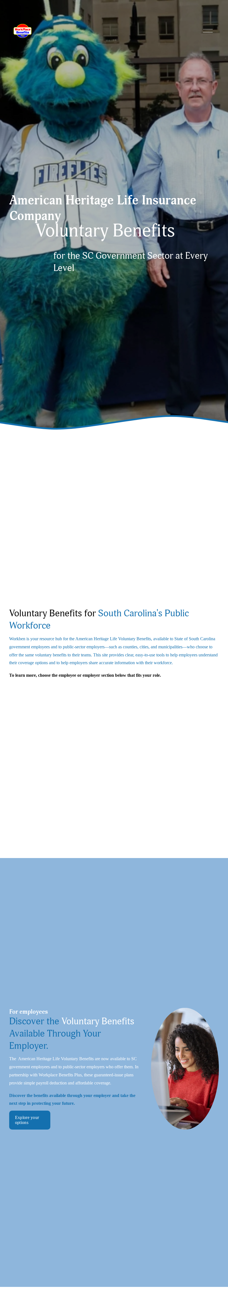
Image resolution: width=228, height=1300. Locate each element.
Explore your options (27, 1120)
